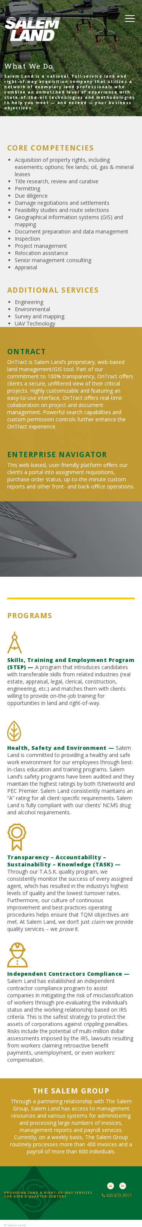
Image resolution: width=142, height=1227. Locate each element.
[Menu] (130, 18)
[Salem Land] (32, 37)
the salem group (71, 1091)
